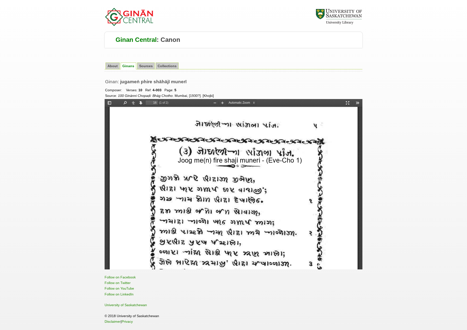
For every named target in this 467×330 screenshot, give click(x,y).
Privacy (127, 321)
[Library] (339, 24)
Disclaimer (113, 321)
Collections (167, 66)
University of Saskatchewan (126, 305)
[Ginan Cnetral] (129, 25)
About (113, 66)
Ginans (128, 66)
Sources (146, 66)
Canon (170, 39)
